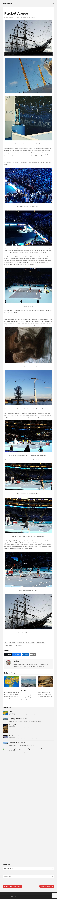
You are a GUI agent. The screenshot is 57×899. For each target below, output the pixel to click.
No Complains (42, 689)
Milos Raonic (8, 645)
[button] (53, 3)
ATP (6, 642)
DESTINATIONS (27, 17)
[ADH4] (11, 681)
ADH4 (6, 689)
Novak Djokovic (18, 645)
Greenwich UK (40, 642)
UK (34, 17)
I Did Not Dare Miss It (46, 886)
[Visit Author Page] (8, 662)
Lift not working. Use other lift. (12, 886)
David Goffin (21, 642)
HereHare (17, 17)
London (32, 17)
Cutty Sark (12, 642)
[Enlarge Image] (28, 37)
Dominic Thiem (30, 642)
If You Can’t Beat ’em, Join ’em (27, 690)
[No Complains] (45, 681)
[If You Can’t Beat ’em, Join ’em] (28, 681)
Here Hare (7, 3)
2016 (23, 17)
